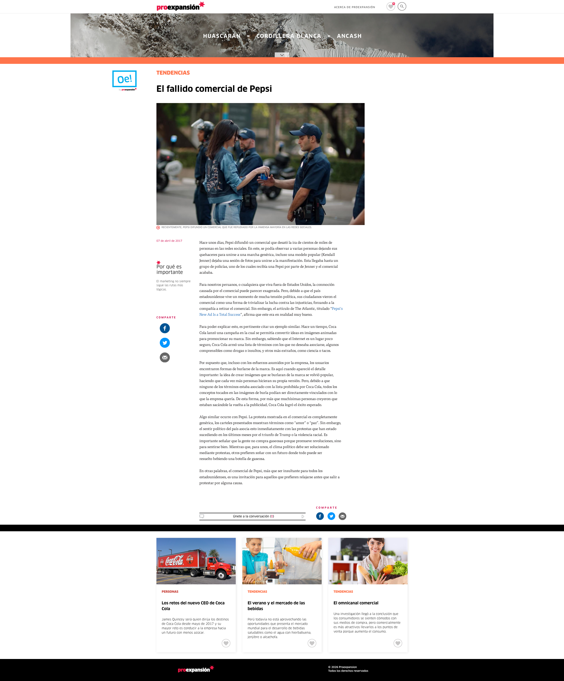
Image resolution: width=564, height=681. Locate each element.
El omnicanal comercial (356, 603)
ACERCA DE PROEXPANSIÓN (354, 7)
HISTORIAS (529, 292)
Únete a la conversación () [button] (253, 516)
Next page (487, 552)
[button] (537, 252)
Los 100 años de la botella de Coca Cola (536, 304)
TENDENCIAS (173, 73)
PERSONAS (170, 591)
